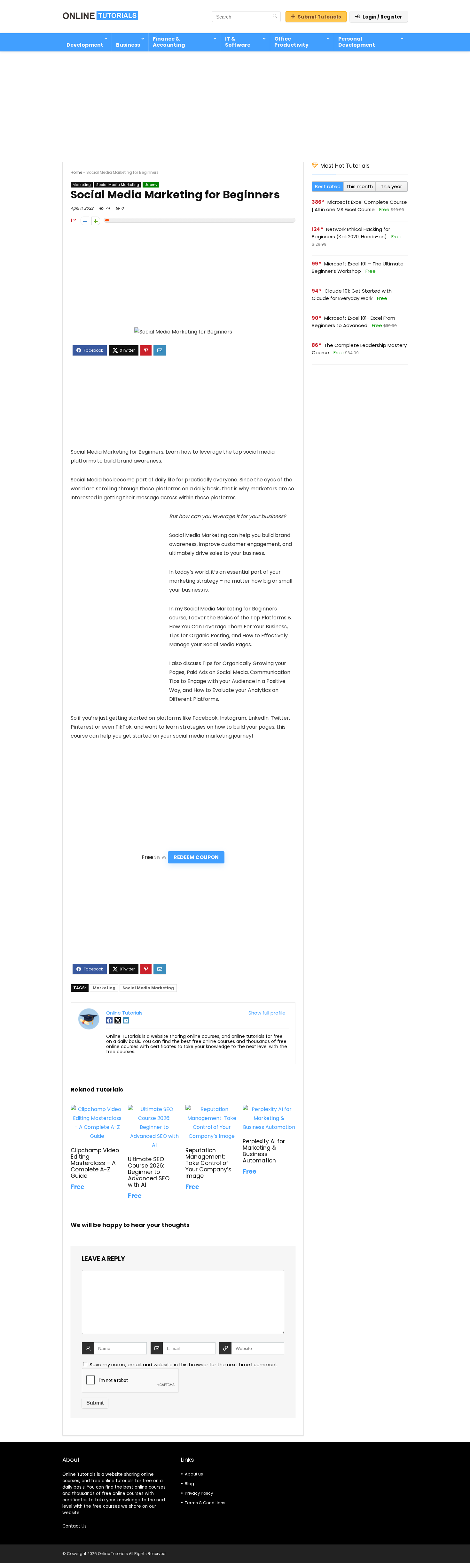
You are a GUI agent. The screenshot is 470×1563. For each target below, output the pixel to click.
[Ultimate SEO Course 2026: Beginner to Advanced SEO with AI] (154, 1109)
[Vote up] (95, 221)
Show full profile (267, 1012)
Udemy (151, 184)
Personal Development (356, 42)
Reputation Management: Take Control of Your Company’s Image (208, 1163)
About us (194, 1474)
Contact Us (74, 1526)
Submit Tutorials (319, 16)
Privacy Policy (199, 1493)
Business (128, 45)
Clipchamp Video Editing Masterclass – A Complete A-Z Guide (95, 1163)
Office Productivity (291, 42)
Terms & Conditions (205, 1503)
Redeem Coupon (196, 857)
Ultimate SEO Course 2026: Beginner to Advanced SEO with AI (148, 1172)
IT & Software (237, 42)
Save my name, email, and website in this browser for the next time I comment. (184, 1364)
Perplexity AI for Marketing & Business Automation (264, 1151)
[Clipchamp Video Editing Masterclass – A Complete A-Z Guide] (97, 1109)
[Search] (275, 16)
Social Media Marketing (117, 184)
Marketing (82, 184)
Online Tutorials (124, 1012)
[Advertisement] (235, 103)
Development (85, 45)
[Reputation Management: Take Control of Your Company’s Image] (211, 1109)
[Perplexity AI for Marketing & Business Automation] (269, 1109)
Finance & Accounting (169, 42)
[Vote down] (85, 221)
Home (76, 172)
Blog (189, 1484)
